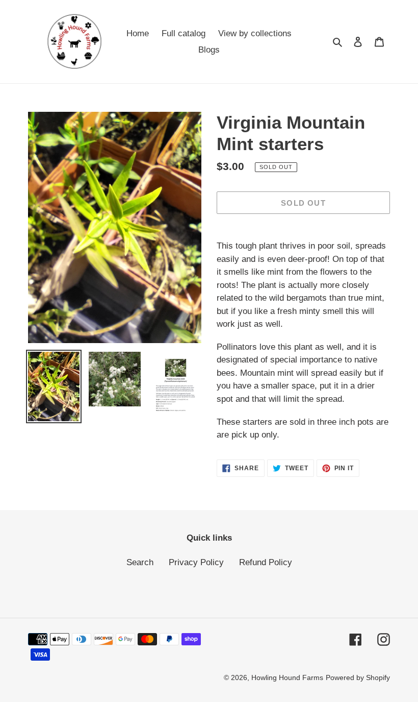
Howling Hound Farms (287, 677)
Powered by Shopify (358, 677)
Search (139, 562)
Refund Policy (265, 562)
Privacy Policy (196, 562)
